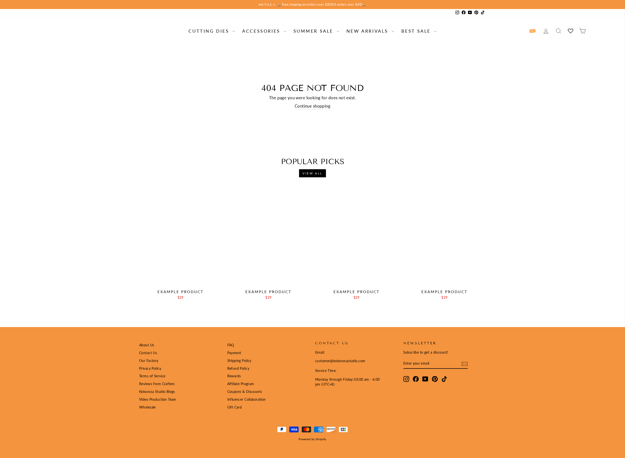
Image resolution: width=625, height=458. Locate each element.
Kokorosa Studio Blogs (157, 391)
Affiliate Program (240, 384)
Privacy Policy (150, 368)
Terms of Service (152, 376)
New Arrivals (368, 31)
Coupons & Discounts (244, 391)
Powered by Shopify (312, 439)
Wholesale (147, 407)
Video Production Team (157, 399)
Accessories (262, 31)
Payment (234, 353)
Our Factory (148, 360)
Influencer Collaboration (246, 399)
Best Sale (417, 31)
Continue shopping (312, 106)
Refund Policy (238, 368)
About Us (146, 345)
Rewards (234, 376)
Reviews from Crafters (157, 384)
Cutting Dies (209, 31)
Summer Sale (314, 31)
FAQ (230, 345)
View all (312, 173)
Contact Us (148, 353)
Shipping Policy (239, 360)
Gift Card (234, 407)
